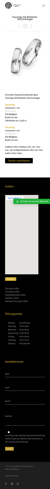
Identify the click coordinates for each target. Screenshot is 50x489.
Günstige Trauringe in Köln (16, 301)
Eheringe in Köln (12, 288)
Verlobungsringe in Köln (15, 295)
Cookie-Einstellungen (11, 476)
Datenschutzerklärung (18, 442)
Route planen (11, 279)
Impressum (29, 466)
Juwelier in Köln (12, 298)
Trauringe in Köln (12, 292)
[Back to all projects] (25, 26)
